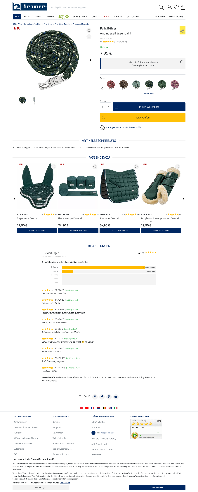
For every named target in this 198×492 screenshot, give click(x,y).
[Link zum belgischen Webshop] (105, 407)
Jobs (103, 432)
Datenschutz (65, 482)
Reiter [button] (26, 16)
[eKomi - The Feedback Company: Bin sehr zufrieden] (146, 429)
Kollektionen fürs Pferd (32, 24)
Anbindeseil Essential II (81, 24)
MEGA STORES (176, 16)
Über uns (95, 427)
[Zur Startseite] (30, 6)
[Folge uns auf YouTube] (116, 397)
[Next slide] (90, 60)
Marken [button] (118, 16)
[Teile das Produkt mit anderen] (88, 36)
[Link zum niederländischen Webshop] (99, 407)
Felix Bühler (48, 24)
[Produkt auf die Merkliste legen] (88, 30)
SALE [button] (106, 16)
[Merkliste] (176, 6)
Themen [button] (50, 16)
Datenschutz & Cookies (102, 449)
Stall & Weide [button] (80, 16)
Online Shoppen (22, 416)
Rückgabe (18, 432)
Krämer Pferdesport (102, 416)
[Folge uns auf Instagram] (95, 397)
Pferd (20, 24)
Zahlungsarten (20, 421)
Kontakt (56, 421)
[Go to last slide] (15, 199)
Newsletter (58, 432)
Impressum (96, 454)
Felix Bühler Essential (63, 24)
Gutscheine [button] (133, 16)
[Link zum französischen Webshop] (93, 407)
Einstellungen (40, 487)
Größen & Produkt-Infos (63, 443)
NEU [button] (17, 16)
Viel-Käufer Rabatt (61, 438)
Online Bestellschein (23, 443)
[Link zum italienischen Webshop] (116, 407)
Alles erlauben (157, 487)
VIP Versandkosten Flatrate (26, 438)
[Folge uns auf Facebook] (102, 397)
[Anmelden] (169, 6)
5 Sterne (54, 267)
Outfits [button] (96, 16)
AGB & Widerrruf (99, 444)
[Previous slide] (15, 60)
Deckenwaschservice (62, 448)
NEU (14, 24)
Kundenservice (61, 416)
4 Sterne (54, 271)
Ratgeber (57, 427)
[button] (63, 16)
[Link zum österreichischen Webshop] (82, 407)
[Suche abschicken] (162, 7)
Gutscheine (19, 448)
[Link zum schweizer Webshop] (87, 407)
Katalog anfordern (61, 454)
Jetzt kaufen (143, 117)
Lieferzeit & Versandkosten (26, 427)
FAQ (15, 454)
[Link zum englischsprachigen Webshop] (111, 407)
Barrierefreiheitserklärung (103, 438)
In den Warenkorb (37, 230)
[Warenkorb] (183, 6)
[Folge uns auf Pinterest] (109, 397)
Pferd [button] (38, 16)
